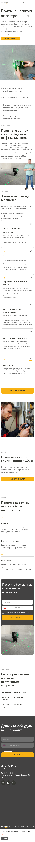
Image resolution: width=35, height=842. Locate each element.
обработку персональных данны (21, 612)
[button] (10, 38)
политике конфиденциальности (17, 613)
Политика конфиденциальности (23, 826)
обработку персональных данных (17, 749)
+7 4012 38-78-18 (8, 766)
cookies (2, 834)
